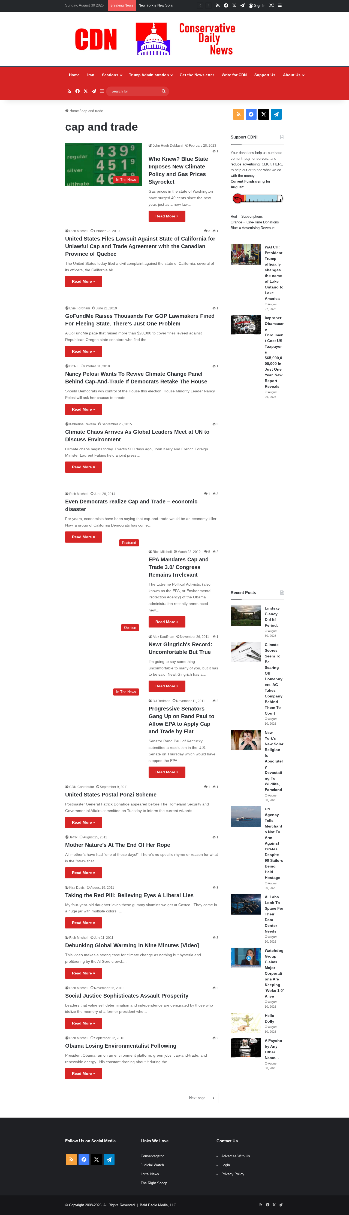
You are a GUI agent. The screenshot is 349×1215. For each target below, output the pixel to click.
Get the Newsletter (197, 75)
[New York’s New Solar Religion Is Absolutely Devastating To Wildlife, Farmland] (246, 740)
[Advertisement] (257, 494)
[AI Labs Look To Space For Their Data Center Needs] (246, 904)
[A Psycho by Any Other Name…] (246, 1048)
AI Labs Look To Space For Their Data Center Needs (274, 914)
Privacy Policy (232, 1174)
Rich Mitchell (78, 231)
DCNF (74, 366)
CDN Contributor (81, 787)
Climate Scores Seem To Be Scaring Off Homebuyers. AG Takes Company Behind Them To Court (273, 678)
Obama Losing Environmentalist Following (120, 1046)
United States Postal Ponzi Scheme (111, 795)
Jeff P (73, 837)
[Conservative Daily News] (158, 39)
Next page (197, 1098)
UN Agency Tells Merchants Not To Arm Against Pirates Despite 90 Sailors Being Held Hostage (274, 843)
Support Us (264, 75)
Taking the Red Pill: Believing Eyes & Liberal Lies (129, 895)
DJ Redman (161, 701)
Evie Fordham (79, 308)
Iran (90, 75)
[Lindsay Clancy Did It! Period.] (246, 615)
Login (225, 1165)
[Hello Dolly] (246, 1023)
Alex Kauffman (163, 637)
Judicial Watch (152, 1165)
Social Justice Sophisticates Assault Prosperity (126, 996)
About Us (291, 75)
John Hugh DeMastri (168, 145)
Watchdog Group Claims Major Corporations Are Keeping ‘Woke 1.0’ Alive (274, 973)
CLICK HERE (272, 164)
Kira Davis (77, 888)
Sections (110, 75)
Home (74, 75)
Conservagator (152, 1156)
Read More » (167, 216)
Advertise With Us (235, 1156)
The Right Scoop (154, 1183)
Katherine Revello (82, 424)
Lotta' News (150, 1174)
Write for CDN (234, 75)
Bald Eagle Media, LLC (158, 1205)
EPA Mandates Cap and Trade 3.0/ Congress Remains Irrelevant (179, 567)
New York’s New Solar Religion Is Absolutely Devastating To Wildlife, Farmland (274, 761)
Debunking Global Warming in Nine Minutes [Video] (132, 945)
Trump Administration (149, 75)
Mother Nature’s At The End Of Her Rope (117, 845)
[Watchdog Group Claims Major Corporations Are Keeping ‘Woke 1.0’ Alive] (246, 958)
